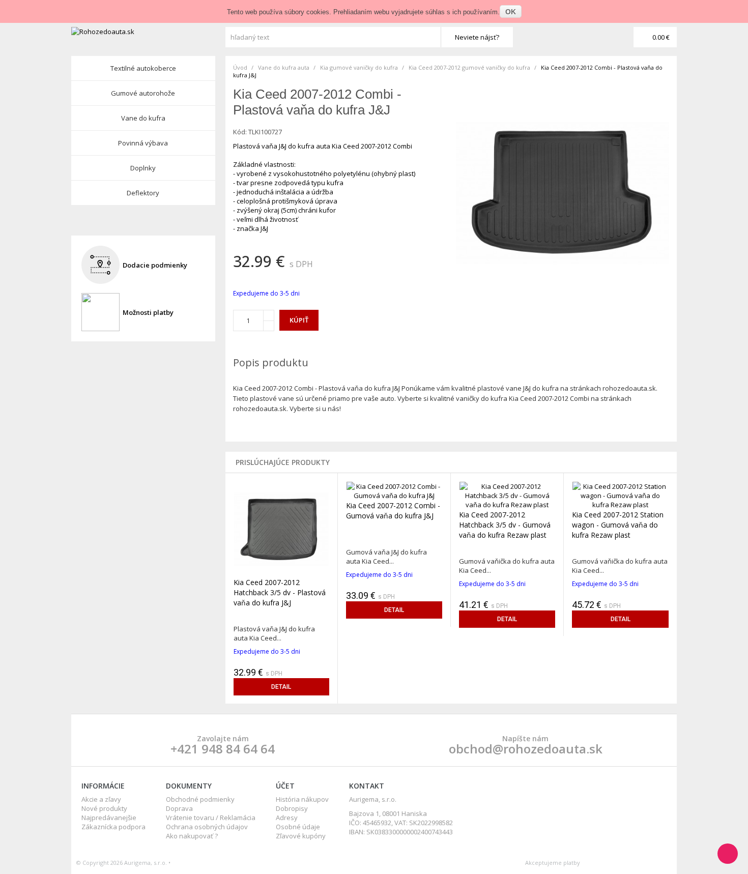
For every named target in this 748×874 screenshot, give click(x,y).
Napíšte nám (525, 738)
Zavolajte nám (223, 738)
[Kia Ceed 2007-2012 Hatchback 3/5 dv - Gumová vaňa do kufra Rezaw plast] (507, 494)
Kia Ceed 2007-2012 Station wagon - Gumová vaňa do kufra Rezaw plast (618, 525)
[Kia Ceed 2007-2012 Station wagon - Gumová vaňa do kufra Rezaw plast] (620, 494)
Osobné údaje (298, 826)
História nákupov (302, 799)
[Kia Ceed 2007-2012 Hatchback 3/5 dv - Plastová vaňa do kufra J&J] (281, 528)
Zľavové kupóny (301, 835)
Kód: (240, 131)
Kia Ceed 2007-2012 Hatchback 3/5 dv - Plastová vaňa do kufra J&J (280, 592)
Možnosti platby (148, 312)
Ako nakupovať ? (192, 835)
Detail (281, 686)
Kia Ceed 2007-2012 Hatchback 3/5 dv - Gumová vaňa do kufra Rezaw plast (505, 525)
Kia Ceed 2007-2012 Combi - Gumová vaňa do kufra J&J (393, 510)
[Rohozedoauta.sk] (147, 31)
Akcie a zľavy (101, 799)
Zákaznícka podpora (113, 826)
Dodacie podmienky (155, 265)
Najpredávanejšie (108, 817)
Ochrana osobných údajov (207, 826)
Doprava (179, 808)
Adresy (287, 817)
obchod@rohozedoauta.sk (525, 748)
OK (510, 12)
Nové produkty (104, 808)
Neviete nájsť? (477, 37)
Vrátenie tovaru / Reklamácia (210, 817)
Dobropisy (292, 808)
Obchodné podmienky (200, 799)
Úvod (240, 67)
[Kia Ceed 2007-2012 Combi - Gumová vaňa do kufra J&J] (394, 489)
